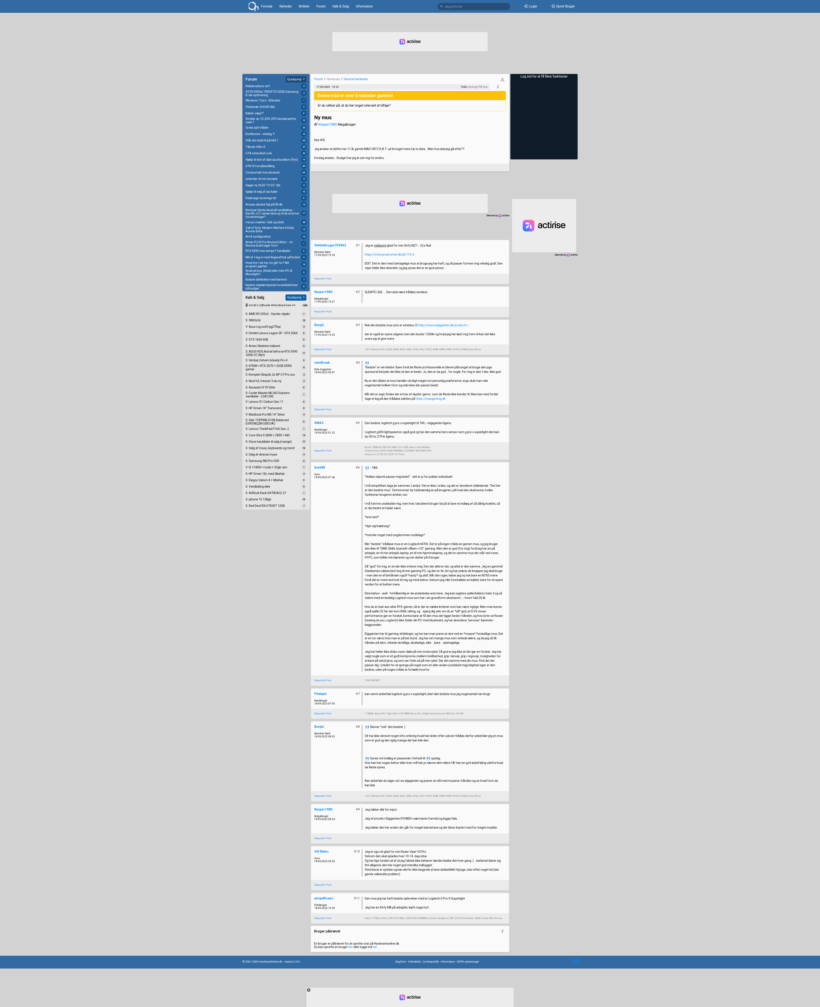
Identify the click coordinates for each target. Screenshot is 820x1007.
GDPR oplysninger (468, 961)
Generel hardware (356, 79)
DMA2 (319, 423)
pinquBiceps (323, 898)
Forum (321, 6)
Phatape (320, 694)
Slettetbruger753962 (330, 245)
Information (364, 6)
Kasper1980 (327, 124)
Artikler (304, 6)
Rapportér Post (322, 278)
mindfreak (322, 363)
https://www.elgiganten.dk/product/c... (444, 325)
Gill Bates (321, 851)
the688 (319, 467)
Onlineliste (414, 961)
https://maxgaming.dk (430, 398)
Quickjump (294, 79)
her (350, 947)
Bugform (400, 961)
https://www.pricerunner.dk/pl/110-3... (390, 254)
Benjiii (319, 325)
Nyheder (285, 6)
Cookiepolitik (431, 961)
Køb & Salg (340, 6)
